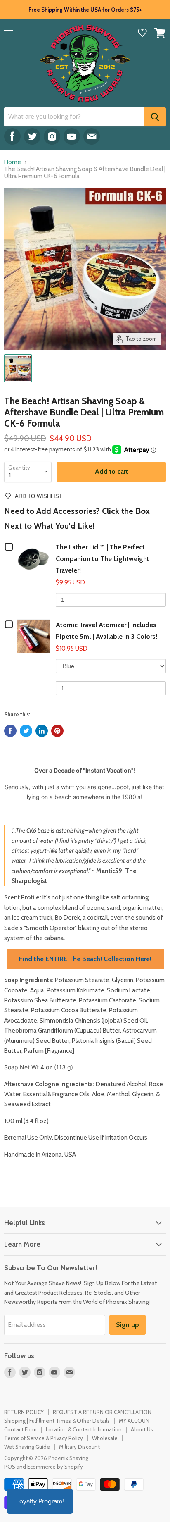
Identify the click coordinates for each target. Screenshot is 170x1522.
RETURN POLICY (24, 1412)
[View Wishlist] (142, 33)
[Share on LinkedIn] (41, 731)
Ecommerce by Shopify (55, 1466)
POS (9, 1466)
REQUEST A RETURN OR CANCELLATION (102, 1412)
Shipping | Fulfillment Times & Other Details (57, 1420)
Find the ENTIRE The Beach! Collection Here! (85, 959)
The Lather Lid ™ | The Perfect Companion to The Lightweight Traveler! (102, 558)
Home (12, 162)
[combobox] (74, 116)
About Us (142, 1429)
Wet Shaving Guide (27, 1446)
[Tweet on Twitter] (26, 731)
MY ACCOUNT (136, 1420)
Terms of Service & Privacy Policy (43, 1438)
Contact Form (20, 1429)
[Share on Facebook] (10, 731)
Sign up (127, 1325)
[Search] (155, 116)
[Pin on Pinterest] (57, 731)
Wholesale (105, 1438)
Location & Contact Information (84, 1429)
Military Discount (79, 1446)
